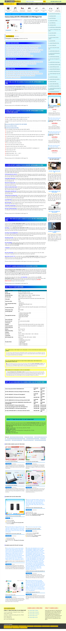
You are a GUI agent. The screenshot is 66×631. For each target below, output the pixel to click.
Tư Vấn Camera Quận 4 (48, 3)
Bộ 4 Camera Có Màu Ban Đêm (17, 440)
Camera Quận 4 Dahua (33, 610)
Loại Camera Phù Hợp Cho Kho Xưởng (32, 438)
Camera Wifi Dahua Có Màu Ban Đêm (54, 27)
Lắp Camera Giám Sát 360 (46, 626)
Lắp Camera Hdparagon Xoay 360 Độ (54, 74)
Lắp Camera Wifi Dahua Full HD (53, 66)
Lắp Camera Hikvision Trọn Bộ (11, 73)
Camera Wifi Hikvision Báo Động (53, 56)
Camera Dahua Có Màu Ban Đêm (25, 14)
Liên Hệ (54, 3)
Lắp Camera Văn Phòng (16, 627)
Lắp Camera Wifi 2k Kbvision (31, 63)
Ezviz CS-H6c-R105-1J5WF (10, 594)
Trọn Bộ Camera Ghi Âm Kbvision (36, 73)
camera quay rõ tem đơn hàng (35, 51)
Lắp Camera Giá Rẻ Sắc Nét (10, 75)
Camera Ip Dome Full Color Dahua (54, 13)
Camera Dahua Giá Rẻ (16, 14)
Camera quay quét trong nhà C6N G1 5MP (34, 507)
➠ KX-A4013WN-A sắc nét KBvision (32, 485)
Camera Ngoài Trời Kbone (23, 61)
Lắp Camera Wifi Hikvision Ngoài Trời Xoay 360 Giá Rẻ (54, 89)
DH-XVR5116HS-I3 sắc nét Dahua (32, 461)
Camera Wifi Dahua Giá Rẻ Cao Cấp (54, 64)
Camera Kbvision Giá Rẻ (14, 626)
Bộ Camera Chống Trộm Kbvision (33, 71)
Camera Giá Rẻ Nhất (51, 40)
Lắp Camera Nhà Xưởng (23, 627)
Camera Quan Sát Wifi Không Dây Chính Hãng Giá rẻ (54, 54)
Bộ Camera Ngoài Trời (23, 71)
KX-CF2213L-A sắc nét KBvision (11, 461)
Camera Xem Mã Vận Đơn (54, 626)
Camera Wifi (29, 3)
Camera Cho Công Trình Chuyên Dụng (53, 48)
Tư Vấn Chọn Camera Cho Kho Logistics (53, 38)
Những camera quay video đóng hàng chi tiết (13, 55)
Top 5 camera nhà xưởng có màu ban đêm (22, 53)
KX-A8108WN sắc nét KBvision (11, 485)
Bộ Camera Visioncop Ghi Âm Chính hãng (24, 73)
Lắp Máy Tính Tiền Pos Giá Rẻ (54, 172)
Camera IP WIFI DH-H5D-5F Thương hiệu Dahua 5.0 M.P (15, 561)
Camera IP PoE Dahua (52, 18)
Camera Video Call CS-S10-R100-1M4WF (13, 515)
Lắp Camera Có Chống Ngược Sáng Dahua (54, 30)
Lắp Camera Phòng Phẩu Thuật (53, 43)
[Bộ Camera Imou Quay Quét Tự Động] (33, 526)
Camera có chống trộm (52, 45)
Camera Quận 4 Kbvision (34, 612)
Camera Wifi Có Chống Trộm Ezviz (54, 71)
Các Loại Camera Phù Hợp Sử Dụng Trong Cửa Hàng (16, 438)
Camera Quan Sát (22, 3)
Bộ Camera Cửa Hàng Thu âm (29, 440)
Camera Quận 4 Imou (33, 615)
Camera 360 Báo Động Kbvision (53, 91)
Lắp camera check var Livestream (23, 51)
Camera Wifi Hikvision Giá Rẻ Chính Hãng (13, 65)
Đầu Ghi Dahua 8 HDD (52, 25)
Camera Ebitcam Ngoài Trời (10, 63)
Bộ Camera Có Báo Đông (30, 75)
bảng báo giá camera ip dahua (35, 46)
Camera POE (39, 3)
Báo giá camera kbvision (25, 46)
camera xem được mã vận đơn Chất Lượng (13, 46)
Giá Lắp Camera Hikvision (28, 437)
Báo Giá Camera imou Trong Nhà (11, 51)
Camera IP (34, 3)
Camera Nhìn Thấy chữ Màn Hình (22, 48)
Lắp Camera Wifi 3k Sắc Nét (20, 63)
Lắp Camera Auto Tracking (52, 20)
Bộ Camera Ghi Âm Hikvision (21, 75)
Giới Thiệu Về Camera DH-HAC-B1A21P (54, 212)
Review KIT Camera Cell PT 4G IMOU (54, 232)
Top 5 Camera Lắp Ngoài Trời (11, 48)
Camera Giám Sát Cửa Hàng (8, 627)
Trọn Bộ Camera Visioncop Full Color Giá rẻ (13, 77)
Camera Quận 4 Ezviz (33, 617)
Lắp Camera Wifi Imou (30, 626)
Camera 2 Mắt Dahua (51, 22)
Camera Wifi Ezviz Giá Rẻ (37, 626)
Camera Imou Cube (23, 65)
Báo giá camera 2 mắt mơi (10, 53)
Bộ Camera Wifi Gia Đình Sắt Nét (40, 440)
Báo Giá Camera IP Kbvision (33, 48)
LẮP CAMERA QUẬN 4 (9, 608)
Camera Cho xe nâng (51, 35)
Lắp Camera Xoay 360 (52, 81)
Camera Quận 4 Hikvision (34, 613)
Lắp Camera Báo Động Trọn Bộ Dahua (12, 71)
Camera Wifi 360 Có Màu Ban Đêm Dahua (35, 61)
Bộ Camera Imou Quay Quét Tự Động (33, 528)
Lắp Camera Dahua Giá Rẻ (22, 626)
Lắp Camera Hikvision (7, 626)
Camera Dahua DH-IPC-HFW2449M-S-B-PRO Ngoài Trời (23, 17)
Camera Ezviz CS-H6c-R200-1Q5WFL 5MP (13, 533)
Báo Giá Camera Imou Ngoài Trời (27, 55)
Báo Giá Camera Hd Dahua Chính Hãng (16, 437)
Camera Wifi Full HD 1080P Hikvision (12, 61)
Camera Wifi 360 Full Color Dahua (54, 62)
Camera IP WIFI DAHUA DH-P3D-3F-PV (33, 592)
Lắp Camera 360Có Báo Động (53, 83)
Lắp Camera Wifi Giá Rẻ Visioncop (54, 69)
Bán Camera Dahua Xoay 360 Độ (53, 79)
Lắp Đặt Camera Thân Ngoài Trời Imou (53, 59)
